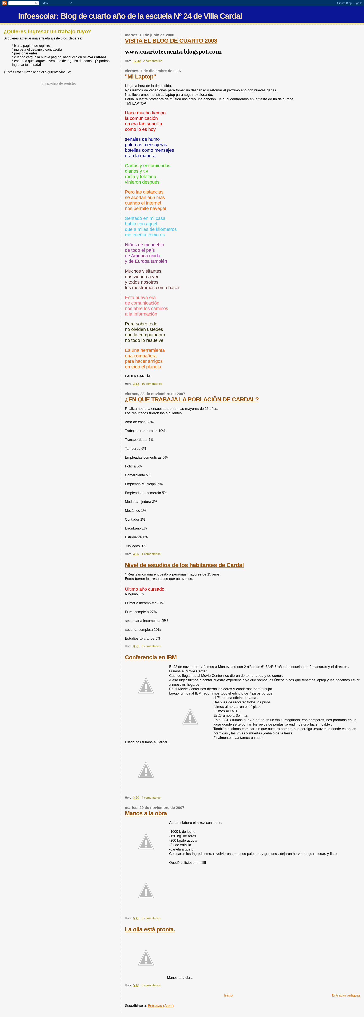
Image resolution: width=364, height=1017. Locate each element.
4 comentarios (151, 797)
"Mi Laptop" (140, 76)
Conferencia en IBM (151, 657)
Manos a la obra (146, 813)
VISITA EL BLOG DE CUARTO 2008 (171, 40)
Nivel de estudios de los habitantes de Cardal (184, 565)
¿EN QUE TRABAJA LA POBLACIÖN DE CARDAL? (192, 399)
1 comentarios (151, 553)
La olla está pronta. (150, 929)
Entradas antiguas (346, 995)
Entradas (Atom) (161, 1005)
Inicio (228, 995)
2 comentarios (152, 60)
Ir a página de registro (58, 83)
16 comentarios (152, 383)
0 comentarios (151, 646)
